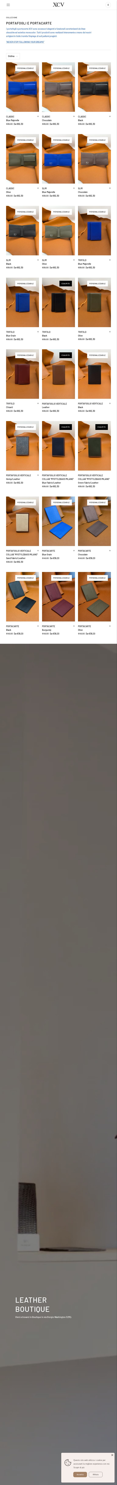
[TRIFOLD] (94, 230)
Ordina (11, 56)
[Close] (112, 1455)
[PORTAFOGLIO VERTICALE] (58, 374)
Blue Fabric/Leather (51, 482)
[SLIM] (58, 159)
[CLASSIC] (22, 87)
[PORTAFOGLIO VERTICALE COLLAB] (58, 446)
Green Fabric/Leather (88, 482)
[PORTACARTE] (58, 521)
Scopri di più (78, 1467)
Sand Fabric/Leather (15, 558)
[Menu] (8, 5)
